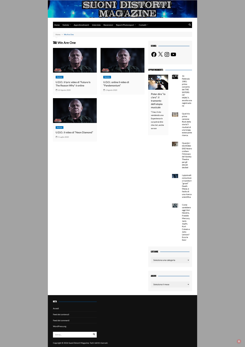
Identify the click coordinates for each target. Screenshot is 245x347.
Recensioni (108, 25)
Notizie (66, 25)
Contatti (142, 25)
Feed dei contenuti (61, 314)
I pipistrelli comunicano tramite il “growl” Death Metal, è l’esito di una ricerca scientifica (187, 186)
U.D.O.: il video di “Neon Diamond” (74, 132)
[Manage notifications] (239, 341)
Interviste (96, 25)
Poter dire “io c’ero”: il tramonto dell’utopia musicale (158, 100)
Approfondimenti (81, 25)
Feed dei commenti (61, 320)
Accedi (56, 308)
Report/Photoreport (125, 25)
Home (57, 25)
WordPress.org (59, 326)
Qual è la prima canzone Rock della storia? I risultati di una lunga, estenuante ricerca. (187, 124)
